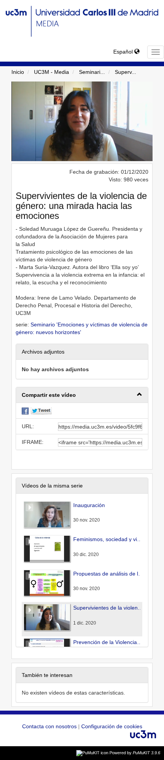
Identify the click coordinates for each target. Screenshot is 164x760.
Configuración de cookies (111, 726)
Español (123, 52)
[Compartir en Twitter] (41, 411)
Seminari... (92, 72)
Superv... (125, 72)
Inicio (17, 72)
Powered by (134, 752)
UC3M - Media (51, 72)
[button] (82, 395)
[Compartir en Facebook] (25, 411)
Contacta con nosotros (50, 726)
